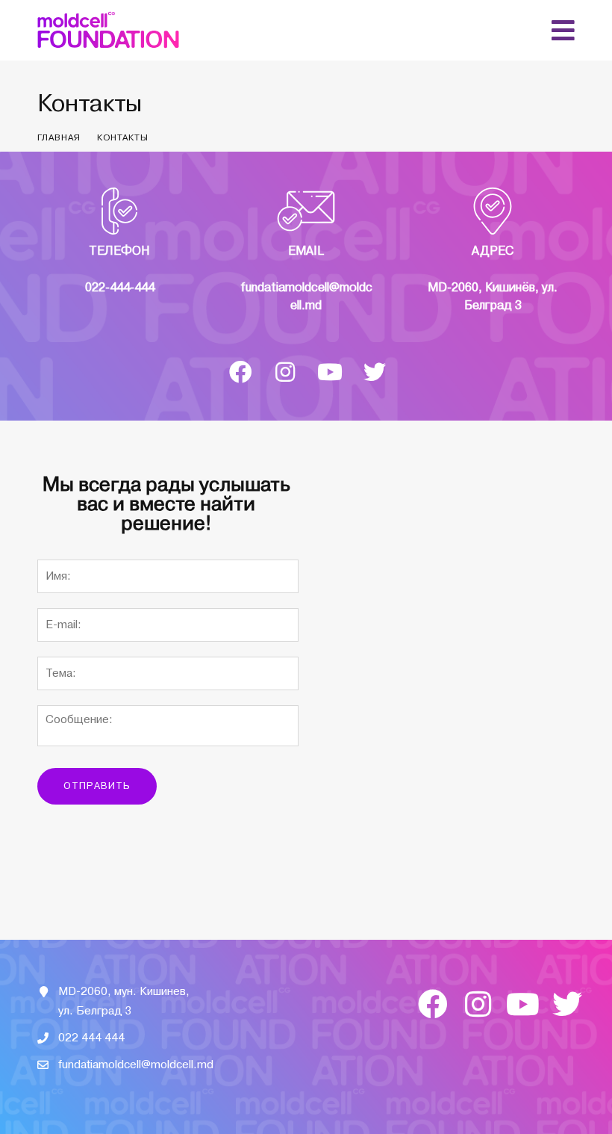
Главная (59, 137)
